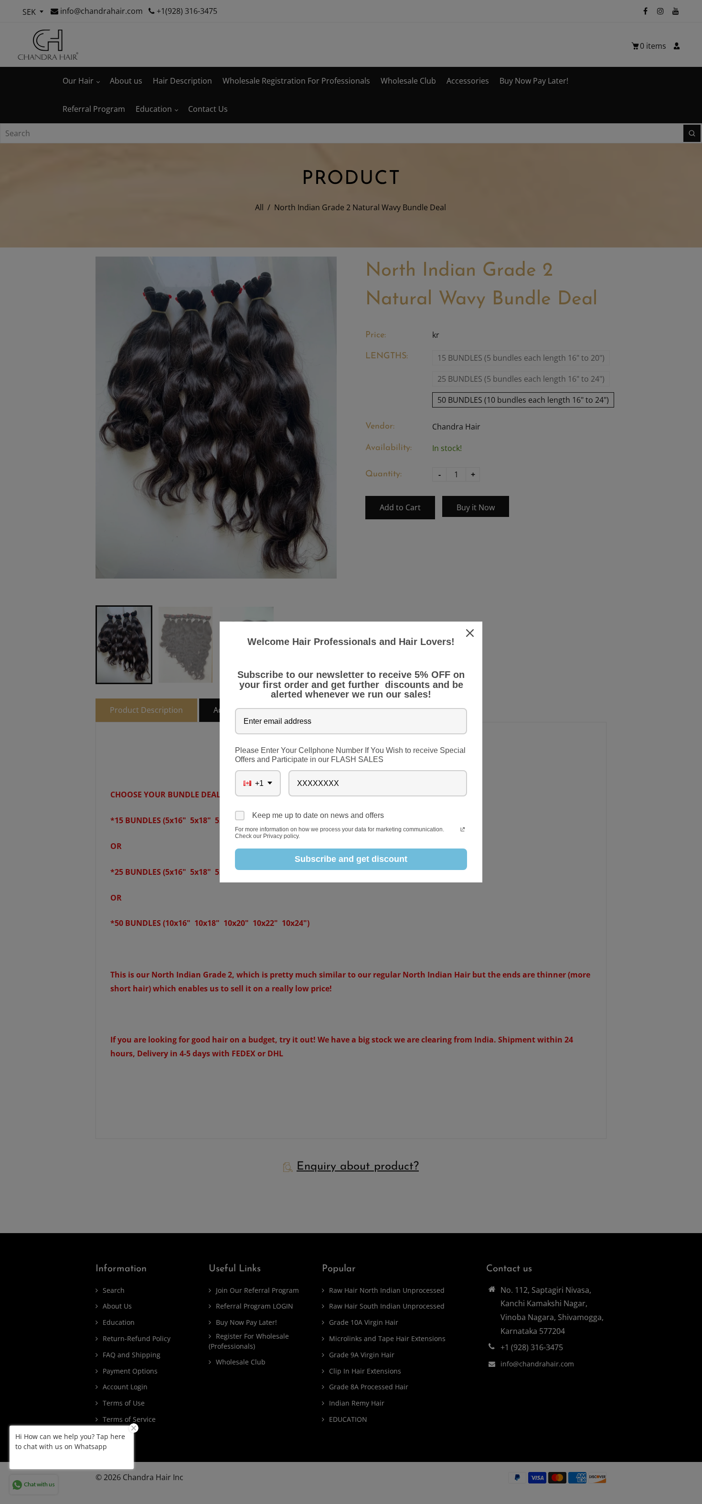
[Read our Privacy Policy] (462, 830)
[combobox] (258, 783)
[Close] (470, 633)
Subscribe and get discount (351, 859)
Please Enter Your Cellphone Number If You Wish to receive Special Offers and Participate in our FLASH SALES (350, 754)
